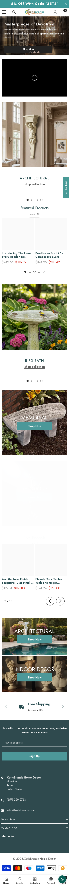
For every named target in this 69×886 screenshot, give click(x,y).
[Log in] (55, 12)
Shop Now (28, 49)
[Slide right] (60, 601)
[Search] (14, 12)
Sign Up (35, 756)
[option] (34, 35)
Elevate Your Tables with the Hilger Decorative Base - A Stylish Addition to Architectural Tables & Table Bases (50, 581)
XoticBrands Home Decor (40, 859)
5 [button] (44, 272)
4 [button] (41, 200)
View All (34, 214)
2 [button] (34, 52)
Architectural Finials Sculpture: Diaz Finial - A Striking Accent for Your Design (17, 581)
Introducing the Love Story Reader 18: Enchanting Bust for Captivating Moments (16, 255)
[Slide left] (50, 601)
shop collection (34, 184)
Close (66, 3)
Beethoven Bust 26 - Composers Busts (49, 255)
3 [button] (38, 52)
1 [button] (31, 52)
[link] (34, 134)
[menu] (4, 12)
